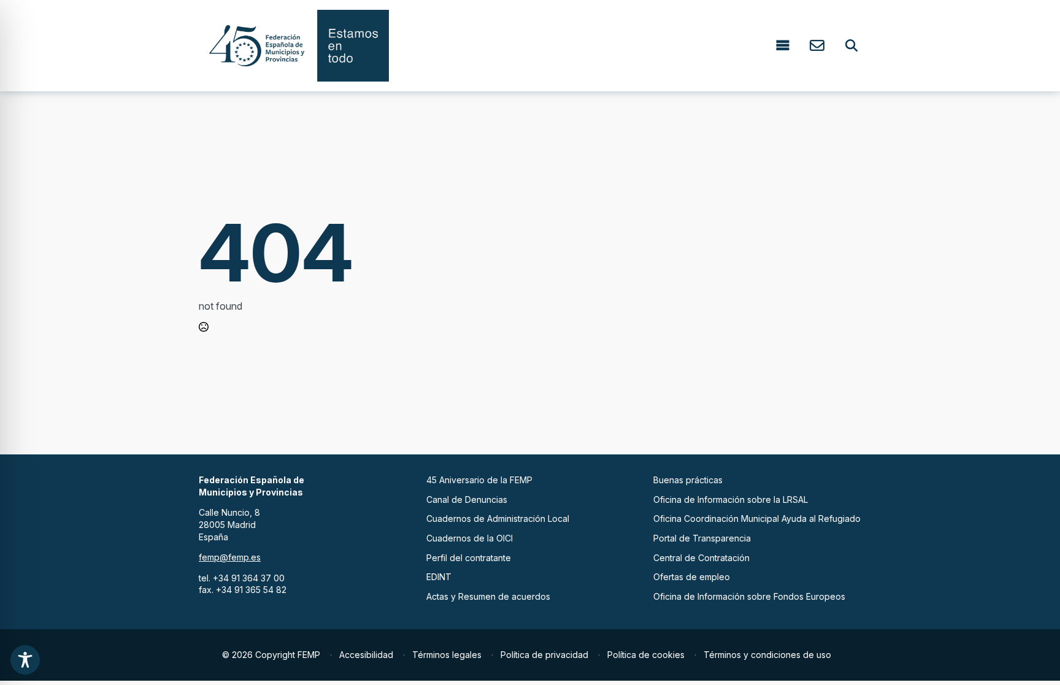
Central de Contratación (701, 558)
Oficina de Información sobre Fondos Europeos (749, 596)
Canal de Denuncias (466, 499)
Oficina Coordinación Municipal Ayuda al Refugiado (757, 518)
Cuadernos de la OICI (469, 538)
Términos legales (447, 654)
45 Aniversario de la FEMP (479, 480)
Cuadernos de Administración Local (497, 518)
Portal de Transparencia (702, 538)
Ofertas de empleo (691, 577)
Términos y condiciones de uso (767, 654)
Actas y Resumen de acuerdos (488, 596)
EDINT (438, 577)
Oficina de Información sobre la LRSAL (730, 499)
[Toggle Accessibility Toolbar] (25, 660)
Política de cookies (646, 654)
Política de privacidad (544, 654)
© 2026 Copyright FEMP (271, 654)
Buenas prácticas (688, 480)
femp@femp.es (230, 557)
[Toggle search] (851, 45)
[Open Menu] (782, 45)
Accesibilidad (366, 654)
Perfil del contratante (468, 558)
